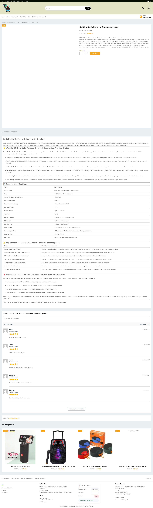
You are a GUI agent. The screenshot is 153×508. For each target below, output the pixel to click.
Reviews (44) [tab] (15, 132)
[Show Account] (143, 8)
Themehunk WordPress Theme (84, 506)
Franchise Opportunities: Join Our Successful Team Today (55, 492)
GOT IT (66, 506)
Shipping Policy (43, 490)
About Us (42, 488)
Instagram (5, 492)
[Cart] (149, 8)
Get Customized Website (46, 500)
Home (3, 22)
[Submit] (88, 8)
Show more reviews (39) (76, 408)
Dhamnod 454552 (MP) (121, 500)
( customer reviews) (85, 30)
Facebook (4, 490)
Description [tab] (6, 132)
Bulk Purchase (43, 502)
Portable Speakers (10, 22)
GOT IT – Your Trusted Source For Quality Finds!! (53, 486)
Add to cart (95, 53)
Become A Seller (44, 498)
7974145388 (147, 17)
